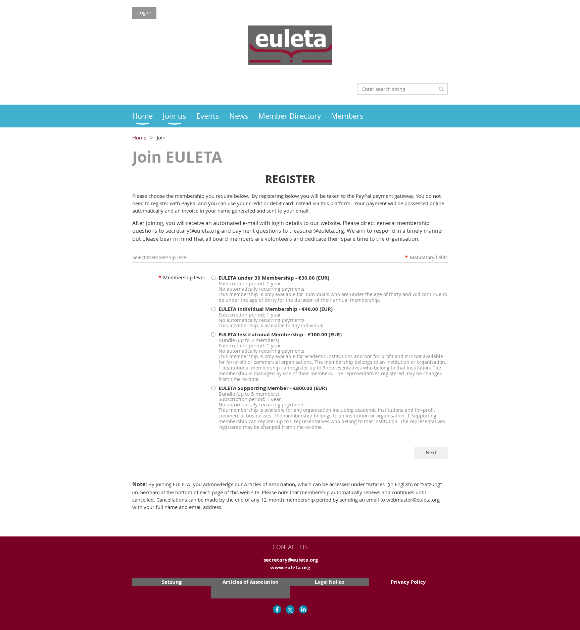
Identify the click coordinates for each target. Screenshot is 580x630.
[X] (290, 609)
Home (139, 137)
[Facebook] (277, 609)
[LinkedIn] (303, 609)
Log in (144, 12)
